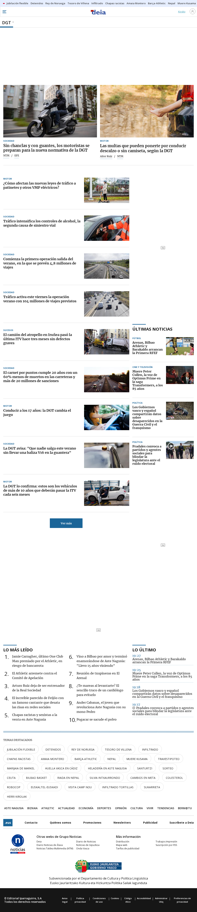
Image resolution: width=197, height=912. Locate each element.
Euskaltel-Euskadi (44, 787)
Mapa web (121, 845)
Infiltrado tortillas (118, 787)
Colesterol (174, 778)
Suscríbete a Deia (181, 822)
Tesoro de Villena (118, 749)
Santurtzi (144, 768)
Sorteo (168, 768)
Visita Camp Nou (80, 787)
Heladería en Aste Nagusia (107, 768)
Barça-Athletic (85, 759)
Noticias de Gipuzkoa (87, 845)
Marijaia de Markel (21, 768)
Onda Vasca (82, 848)
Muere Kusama (137, 759)
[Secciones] (4, 12)
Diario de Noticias (86, 841)
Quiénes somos (60, 822)
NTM (6, 155)
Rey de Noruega (82, 749)
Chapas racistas (19, 759)
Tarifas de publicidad (127, 848)
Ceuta (11, 778)
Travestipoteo (168, 759)
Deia (39, 841)
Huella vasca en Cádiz (61, 768)
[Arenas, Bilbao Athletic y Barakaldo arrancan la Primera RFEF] (180, 348)
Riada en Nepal (68, 778)
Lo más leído (18, 650)
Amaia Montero (52, 759)
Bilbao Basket (36, 778)
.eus (8, 823)
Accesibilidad (144, 898)
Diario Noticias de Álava (50, 845)
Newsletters (122, 822)
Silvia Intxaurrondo (105, 778)
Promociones (92, 822)
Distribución (122, 841)
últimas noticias (152, 329)
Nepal (111, 759)
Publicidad (150, 822)
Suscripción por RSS (166, 845)
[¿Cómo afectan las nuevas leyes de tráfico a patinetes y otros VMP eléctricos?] (106, 190)
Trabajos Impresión (166, 841)
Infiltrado (150, 749)
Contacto (31, 822)
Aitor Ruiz (106, 156)
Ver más (66, 523)
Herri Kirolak (17, 796)
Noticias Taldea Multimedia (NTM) (55, 848)
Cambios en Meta (142, 778)
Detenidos (53, 749)
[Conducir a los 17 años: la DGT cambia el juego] (106, 417)
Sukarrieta (152, 787)
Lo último (144, 650)
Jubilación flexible (21, 749)
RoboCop (13, 787)
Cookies (115, 898)
